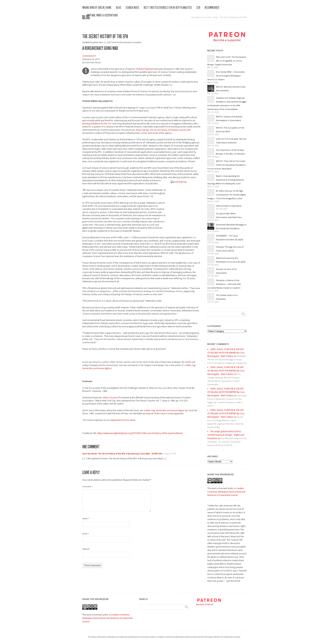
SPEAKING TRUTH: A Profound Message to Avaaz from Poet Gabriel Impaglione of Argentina (227, 359)
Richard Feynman (145, 68)
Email (85, 533)
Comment (87, 486)
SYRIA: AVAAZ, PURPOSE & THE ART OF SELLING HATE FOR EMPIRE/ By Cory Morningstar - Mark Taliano (225, 353)
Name (85, 518)
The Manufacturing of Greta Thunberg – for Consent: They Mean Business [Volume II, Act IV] (227, 441)
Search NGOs (132, 7)
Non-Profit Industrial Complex (126, 42)
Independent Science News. (122, 420)
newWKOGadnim (90, 42)
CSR (198, 7)
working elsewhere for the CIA (96, 123)
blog (118, 7)
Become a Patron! (205, 604)
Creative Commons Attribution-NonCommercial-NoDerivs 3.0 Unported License (226, 492)
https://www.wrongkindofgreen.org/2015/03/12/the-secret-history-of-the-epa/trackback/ (140, 433)
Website (85, 549)
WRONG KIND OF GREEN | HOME (97, 7)
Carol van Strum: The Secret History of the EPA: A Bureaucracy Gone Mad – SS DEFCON (122, 453)
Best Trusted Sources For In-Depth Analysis (168, 7)
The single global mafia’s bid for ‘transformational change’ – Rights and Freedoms (225, 435)
